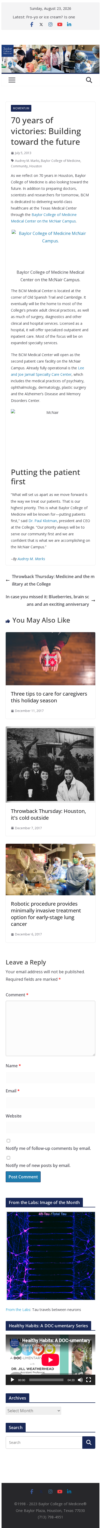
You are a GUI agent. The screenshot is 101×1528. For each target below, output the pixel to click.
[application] (50, 1360)
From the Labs (18, 1309)
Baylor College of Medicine (60, 160)
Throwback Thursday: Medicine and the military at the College (53, 580)
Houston (35, 166)
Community (19, 166)
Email (13, 1091)
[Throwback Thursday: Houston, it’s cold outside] (50, 730)
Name (13, 1066)
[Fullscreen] (88, 1379)
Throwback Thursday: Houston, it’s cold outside (48, 814)
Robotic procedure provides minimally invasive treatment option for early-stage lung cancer (46, 913)
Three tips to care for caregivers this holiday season (49, 697)
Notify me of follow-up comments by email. (48, 1148)
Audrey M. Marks (27, 160)
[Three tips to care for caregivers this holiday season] (50, 636)
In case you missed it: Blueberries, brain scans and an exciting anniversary (47, 600)
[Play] (12, 1379)
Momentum (21, 108)
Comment (17, 995)
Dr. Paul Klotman (42, 520)
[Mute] (80, 1379)
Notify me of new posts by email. (38, 1165)
